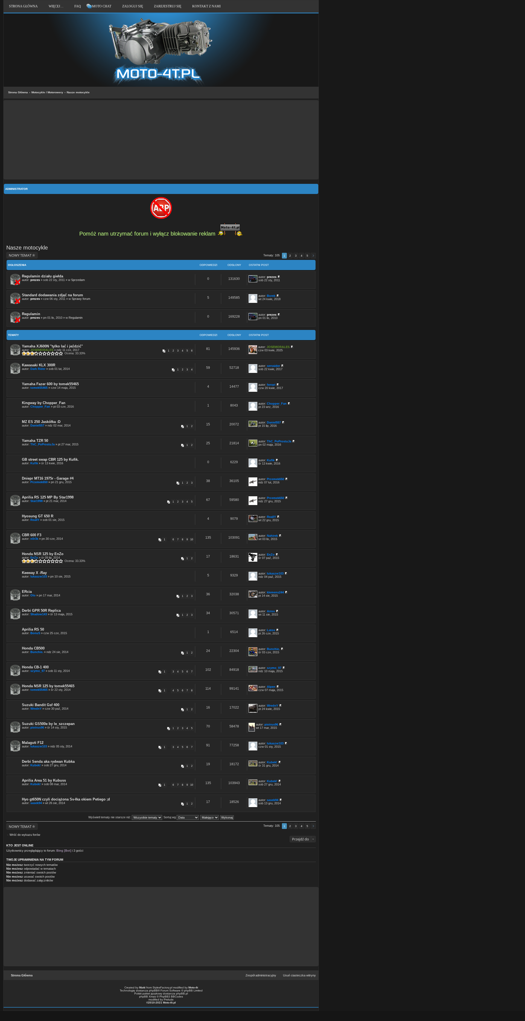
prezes (35, 280)
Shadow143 (38, 614)
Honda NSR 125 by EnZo (42, 554)
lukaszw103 (38, 576)
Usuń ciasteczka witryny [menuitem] (299, 975)
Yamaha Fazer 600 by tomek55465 (50, 384)
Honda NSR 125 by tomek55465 (48, 686)
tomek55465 (39, 387)
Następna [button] (313, 256)
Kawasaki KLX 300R (38, 365)
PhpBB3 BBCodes (171, 996)
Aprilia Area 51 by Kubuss (44, 780)
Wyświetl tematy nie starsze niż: (110, 817)
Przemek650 (39, 482)
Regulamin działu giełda (42, 276)
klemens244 (275, 592)
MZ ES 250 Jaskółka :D (41, 422)
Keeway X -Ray (34, 573)
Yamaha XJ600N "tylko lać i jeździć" (52, 346)
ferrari (271, 384)
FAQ (77, 6)
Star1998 (36, 501)
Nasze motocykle (78, 92)
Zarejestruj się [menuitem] (167, 6)
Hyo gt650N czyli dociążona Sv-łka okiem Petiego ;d (66, 799)
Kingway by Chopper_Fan (43, 403)
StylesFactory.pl (162, 987)
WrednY (36, 708)
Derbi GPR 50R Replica (41, 610)
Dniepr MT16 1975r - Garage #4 (48, 478)
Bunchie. (36, 652)
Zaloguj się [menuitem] (132, 6)
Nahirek (272, 535)
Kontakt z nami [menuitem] (206, 6)
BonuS (35, 633)
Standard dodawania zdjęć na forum (52, 295)
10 (191, 539)
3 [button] (296, 255)
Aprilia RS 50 (33, 629)
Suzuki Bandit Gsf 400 (40, 705)
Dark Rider (37, 368)
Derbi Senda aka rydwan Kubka (48, 761)
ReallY (34, 519)
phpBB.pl (182, 993)
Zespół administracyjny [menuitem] (261, 975)
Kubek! (35, 765)
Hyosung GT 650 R (37, 516)
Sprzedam (78, 280)
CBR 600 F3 (31, 535)
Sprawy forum (81, 298)
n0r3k (34, 538)
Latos (271, 630)
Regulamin (31, 314)
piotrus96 (37, 727)
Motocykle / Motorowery (47, 92)
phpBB (153, 990)
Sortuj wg (170, 817)
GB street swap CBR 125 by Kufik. (50, 459)
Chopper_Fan (40, 406)
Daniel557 (37, 425)
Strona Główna (18, 92)
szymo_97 (37, 670)
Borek (271, 295)
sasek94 (36, 803)
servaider (273, 365)
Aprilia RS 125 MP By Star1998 (48, 497)
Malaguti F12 (32, 743)
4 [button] (301, 255)
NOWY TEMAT (20, 255)
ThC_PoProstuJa (42, 444)
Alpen (271, 686)
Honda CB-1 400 (35, 667)
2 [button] (290, 255)
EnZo (34, 557)
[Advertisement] (161, 139)
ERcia (27, 592)
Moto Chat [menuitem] (101, 6)
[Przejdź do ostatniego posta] (278, 277)
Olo (33, 595)
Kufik (34, 463)
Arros (271, 611)
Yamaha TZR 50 (35, 441)
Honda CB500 (33, 648)
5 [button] (307, 255)
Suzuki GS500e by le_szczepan (48, 724)
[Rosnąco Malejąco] (209, 817)
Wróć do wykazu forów (25, 834)
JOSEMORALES (41, 350)
